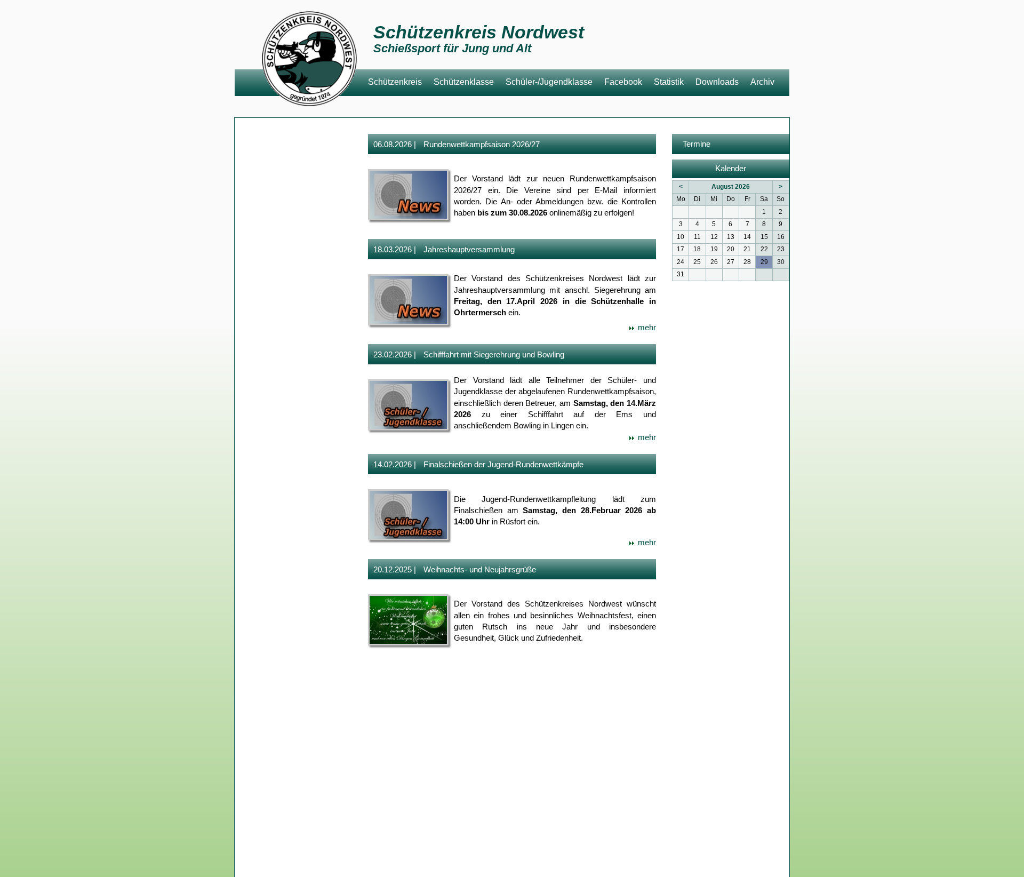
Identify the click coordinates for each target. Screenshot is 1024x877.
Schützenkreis (395, 81)
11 (697, 237)
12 (714, 237)
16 (781, 237)
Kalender (730, 168)
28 (747, 262)
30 (781, 262)
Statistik (669, 81)
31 (680, 274)
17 (680, 249)
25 (697, 262)
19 (714, 249)
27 (730, 262)
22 (764, 249)
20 (730, 249)
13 (730, 237)
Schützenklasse (464, 81)
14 (747, 237)
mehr (642, 327)
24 (680, 262)
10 (680, 237)
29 (764, 262)
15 (764, 237)
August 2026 (730, 186)
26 (714, 262)
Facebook (623, 81)
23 (781, 249)
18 (697, 249)
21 (747, 249)
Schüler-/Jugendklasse (549, 81)
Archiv (762, 81)
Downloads (717, 81)
